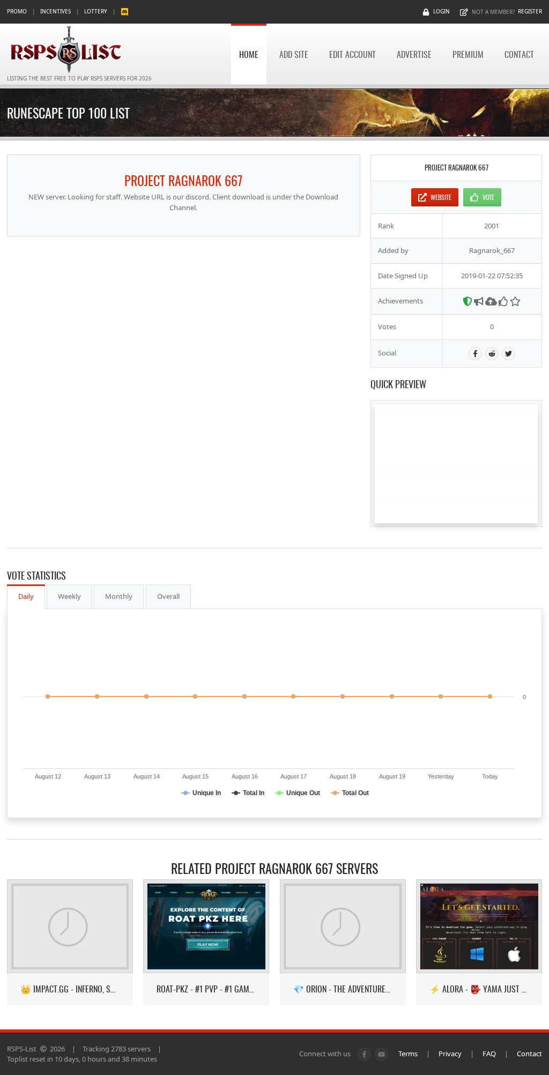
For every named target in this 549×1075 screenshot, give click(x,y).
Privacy (450, 1053)
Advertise (414, 54)
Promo (17, 11)
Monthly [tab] (118, 596)
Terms (408, 1053)
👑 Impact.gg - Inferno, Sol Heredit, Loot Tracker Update (70, 989)
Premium (468, 54)
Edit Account (352, 54)
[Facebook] (475, 353)
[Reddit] (492, 353)
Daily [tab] (26, 596)
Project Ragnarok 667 (183, 180)
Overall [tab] (168, 596)
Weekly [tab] (69, 596)
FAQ (489, 1053)
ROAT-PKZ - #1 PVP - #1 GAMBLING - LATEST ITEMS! (206, 989)
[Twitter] (508, 353)
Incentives (55, 11)
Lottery (95, 11)
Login (441, 11)
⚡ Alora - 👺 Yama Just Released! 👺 (479, 989)
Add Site (293, 54)
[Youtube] (381, 1054)
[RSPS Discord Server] (125, 12)
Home (248, 54)
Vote (488, 197)
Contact (519, 54)
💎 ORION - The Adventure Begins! (342, 989)
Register (530, 11)
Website (441, 197)
